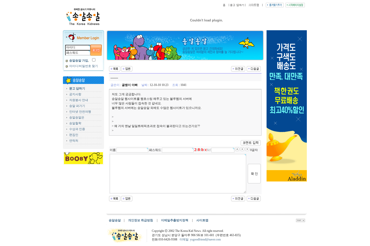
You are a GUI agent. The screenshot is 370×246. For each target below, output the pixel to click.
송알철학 (75, 123)
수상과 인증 (77, 129)
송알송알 (115, 220)
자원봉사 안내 (78, 100)
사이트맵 (202, 220)
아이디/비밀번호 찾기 (83, 66)
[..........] (238, 68)
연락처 (73, 140)
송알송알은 (76, 117)
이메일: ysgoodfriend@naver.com (200, 239)
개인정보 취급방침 (140, 220)
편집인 (73, 135)
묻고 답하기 (77, 88)
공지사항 (75, 94)
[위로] (300, 221)
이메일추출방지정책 (175, 220)
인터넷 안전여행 (80, 111)
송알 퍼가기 (77, 106)
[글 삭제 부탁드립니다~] (254, 68)
